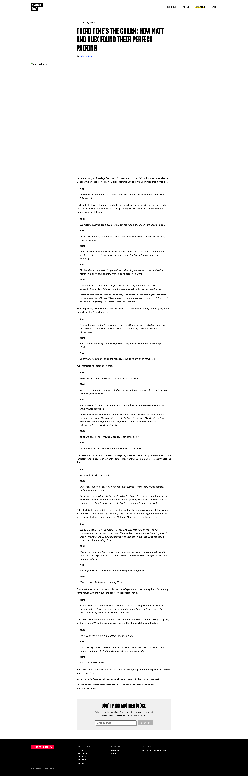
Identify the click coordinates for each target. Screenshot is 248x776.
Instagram (114, 750)
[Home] (37, 7)
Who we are (84, 753)
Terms (81, 763)
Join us (82, 757)
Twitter (113, 753)
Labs (213, 7)
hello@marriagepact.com (153, 750)
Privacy (82, 760)
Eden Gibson (86, 55)
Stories (200, 7)
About (186, 7)
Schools (171, 7)
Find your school (42, 747)
